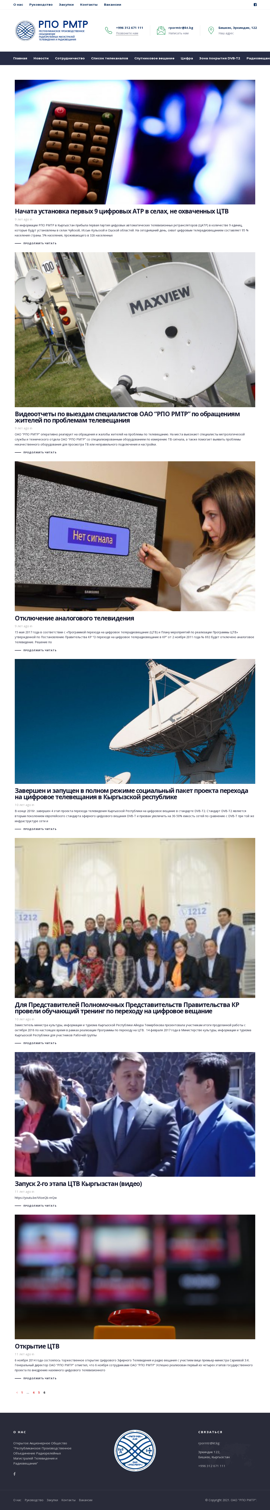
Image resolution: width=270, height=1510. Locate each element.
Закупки (52, 1500)
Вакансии (85, 1500)
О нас (17, 1500)
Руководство (34, 1500)
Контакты (68, 1500)
